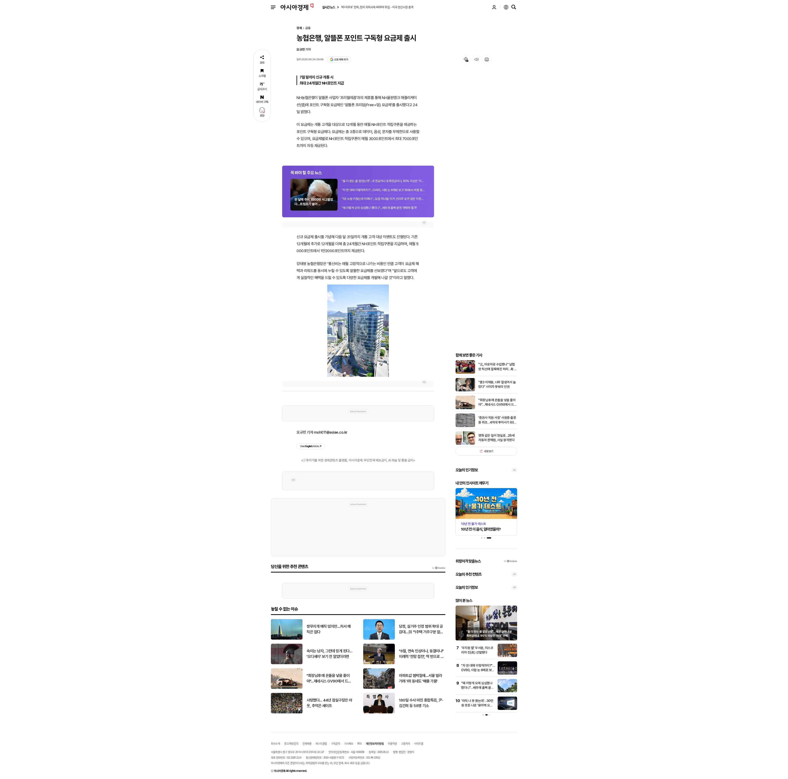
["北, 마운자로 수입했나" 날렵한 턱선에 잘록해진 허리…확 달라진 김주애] (465, 372)
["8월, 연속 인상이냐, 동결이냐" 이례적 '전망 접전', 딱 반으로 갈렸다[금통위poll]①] (379, 663)
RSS (359, 743)
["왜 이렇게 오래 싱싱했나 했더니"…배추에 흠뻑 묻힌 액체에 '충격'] (507, 691)
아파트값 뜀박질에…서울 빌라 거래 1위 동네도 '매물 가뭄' (420, 678)
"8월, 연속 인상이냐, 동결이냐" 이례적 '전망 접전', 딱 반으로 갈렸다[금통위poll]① (421, 654)
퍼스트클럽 (321, 743)
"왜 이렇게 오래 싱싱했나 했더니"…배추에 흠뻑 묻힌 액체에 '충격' (379, 208)
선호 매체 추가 (341, 59)
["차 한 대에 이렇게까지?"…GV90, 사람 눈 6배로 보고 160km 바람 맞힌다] (507, 673)
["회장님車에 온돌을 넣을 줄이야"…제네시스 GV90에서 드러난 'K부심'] (465, 408)
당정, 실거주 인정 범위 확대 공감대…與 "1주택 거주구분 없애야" (421, 629)
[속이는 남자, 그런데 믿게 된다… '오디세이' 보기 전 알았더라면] (286, 663)
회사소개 (275, 743)
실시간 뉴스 (328, 7)
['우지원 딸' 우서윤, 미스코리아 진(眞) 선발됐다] (507, 656)
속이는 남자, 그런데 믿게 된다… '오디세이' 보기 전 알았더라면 (329, 654)
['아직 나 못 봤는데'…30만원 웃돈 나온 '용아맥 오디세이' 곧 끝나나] (507, 709)
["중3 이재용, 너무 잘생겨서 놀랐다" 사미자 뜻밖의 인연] (465, 390)
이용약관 (392, 743)
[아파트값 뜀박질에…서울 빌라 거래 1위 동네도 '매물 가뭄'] (379, 687)
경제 (299, 28)
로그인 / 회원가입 (494, 7)
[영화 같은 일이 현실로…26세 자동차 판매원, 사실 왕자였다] (465, 443)
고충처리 (405, 743)
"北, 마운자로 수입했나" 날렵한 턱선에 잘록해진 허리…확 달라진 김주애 (497, 366)
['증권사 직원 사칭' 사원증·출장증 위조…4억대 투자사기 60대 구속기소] (465, 426)
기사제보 (348, 743)
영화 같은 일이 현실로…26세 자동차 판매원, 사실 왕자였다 (496, 438)
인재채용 (307, 743)
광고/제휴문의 (291, 743)
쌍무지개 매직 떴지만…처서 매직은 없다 (328, 629)
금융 (308, 28)
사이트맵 (418, 743)
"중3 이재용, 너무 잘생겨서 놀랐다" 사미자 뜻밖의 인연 (497, 384)
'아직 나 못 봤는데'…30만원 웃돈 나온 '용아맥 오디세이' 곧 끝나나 (477, 705)
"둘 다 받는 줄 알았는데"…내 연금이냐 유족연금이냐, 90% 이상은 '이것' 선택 (384, 181)
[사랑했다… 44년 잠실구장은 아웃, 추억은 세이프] (286, 712)
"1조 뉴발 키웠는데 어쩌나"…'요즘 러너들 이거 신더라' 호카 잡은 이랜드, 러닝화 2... (384, 199)
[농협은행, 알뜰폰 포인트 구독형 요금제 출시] (358, 331)
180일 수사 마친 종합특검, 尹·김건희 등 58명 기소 (421, 703)
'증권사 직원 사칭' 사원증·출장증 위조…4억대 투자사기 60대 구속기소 (497, 420)
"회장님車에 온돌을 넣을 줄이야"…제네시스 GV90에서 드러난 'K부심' (497, 402)
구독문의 (335, 743)
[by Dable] (438, 568)
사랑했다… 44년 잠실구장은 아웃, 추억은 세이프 (329, 703)
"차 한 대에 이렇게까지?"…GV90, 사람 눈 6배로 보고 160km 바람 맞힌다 (384, 190)
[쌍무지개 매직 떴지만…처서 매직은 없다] (286, 638)
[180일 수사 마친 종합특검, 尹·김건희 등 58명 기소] (379, 712)
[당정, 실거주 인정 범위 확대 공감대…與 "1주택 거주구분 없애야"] (379, 638)
